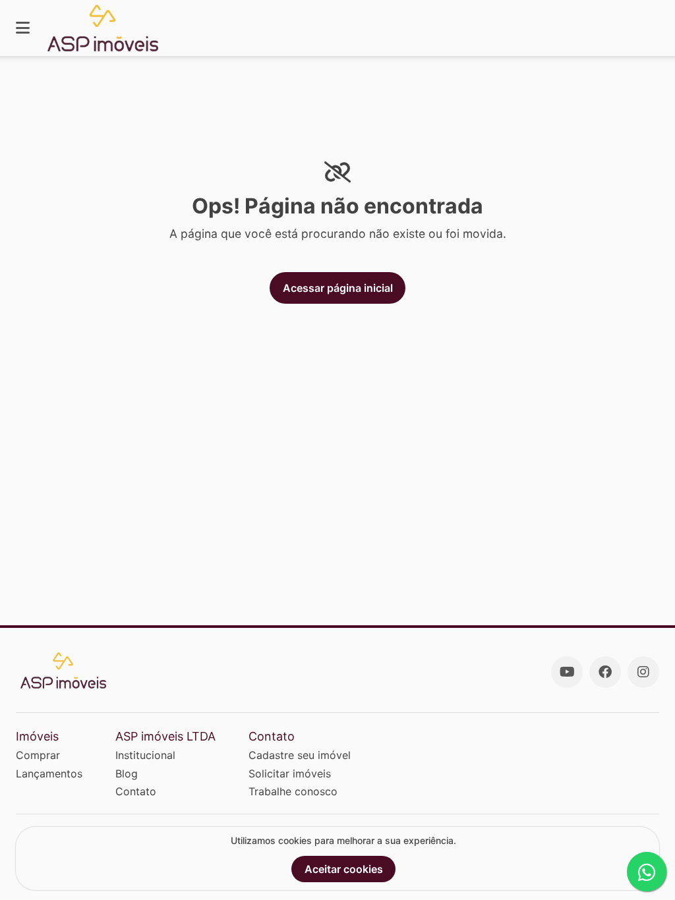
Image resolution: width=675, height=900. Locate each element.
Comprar (38, 755)
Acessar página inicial (338, 288)
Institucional (145, 755)
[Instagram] (643, 672)
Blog (126, 773)
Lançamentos (49, 773)
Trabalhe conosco (293, 791)
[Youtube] (567, 672)
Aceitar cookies (344, 869)
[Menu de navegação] (23, 28)
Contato (135, 791)
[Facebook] (605, 672)
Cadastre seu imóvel (300, 755)
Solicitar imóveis (290, 773)
